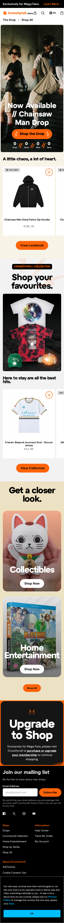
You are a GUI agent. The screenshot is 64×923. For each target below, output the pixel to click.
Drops (6, 830)
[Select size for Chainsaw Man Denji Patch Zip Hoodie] (49, 172)
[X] (14, 813)
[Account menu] (35, 13)
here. (11, 903)
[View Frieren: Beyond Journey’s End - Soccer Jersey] (29, 415)
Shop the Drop (32, 134)
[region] (33, 201)
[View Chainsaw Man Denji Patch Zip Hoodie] (29, 192)
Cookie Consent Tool (14, 872)
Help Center (42, 830)
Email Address (11, 786)
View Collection (33, 468)
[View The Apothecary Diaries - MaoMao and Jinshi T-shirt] (32, 309)
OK (32, 913)
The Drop (9, 20)
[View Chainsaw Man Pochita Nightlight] (46, 359)
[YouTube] (34, 813)
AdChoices (9, 866)
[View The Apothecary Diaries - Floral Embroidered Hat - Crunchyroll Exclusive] (14, 363)
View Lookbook (32, 245)
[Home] (18, 13)
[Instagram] (24, 813)
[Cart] (62, 13)
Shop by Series (11, 846)
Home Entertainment (14, 841)
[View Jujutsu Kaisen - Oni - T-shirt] (32, 344)
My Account (42, 841)
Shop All (27, 20)
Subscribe (50, 792)
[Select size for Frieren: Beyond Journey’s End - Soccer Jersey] (49, 395)
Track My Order (44, 836)
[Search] (43, 13)
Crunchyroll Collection (15, 836)
